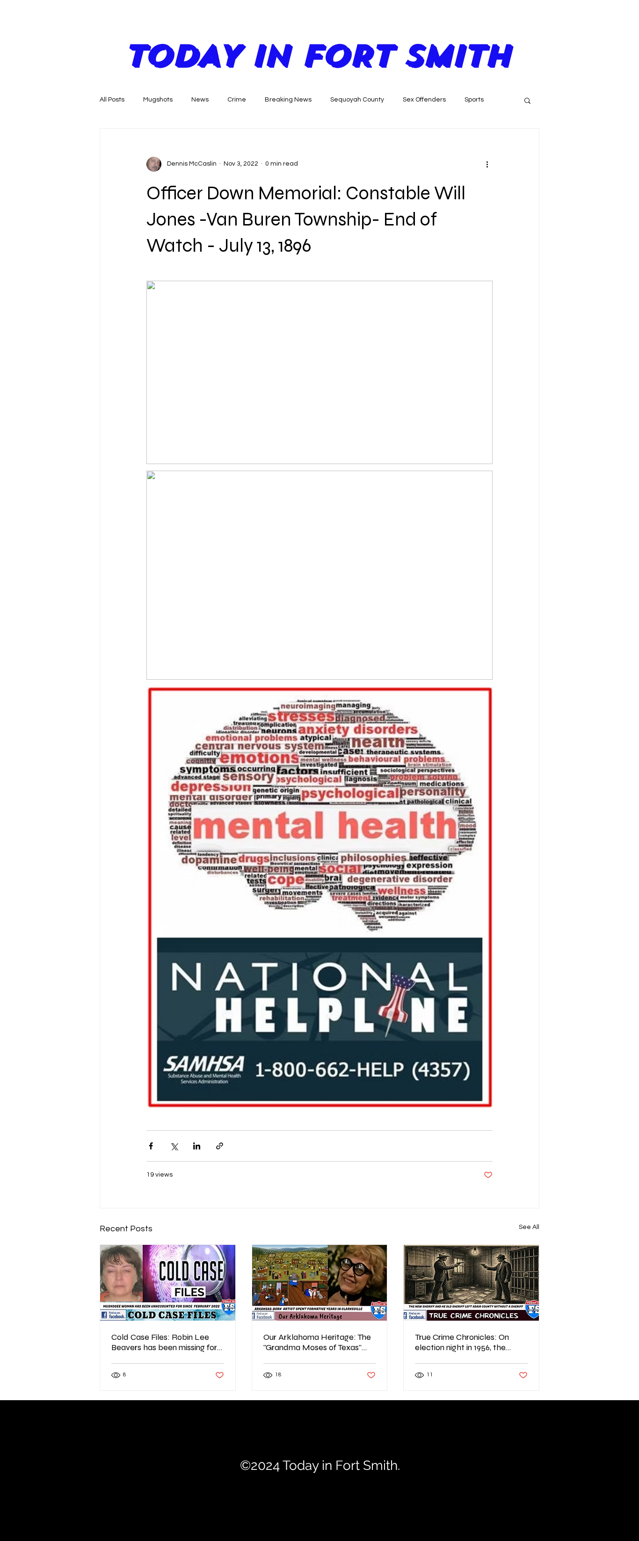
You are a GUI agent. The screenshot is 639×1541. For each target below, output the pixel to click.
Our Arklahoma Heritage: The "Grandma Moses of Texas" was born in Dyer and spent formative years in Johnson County (317, 1342)
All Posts (112, 99)
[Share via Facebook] (150, 1145)
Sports (474, 99)
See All (529, 1227)
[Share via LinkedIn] (196, 1145)
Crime (236, 99)
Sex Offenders (424, 99)
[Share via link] (219, 1145)
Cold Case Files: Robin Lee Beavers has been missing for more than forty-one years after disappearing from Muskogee (164, 1342)
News (200, 99)
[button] (527, 100)
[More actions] (487, 164)
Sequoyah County (357, 99)
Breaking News (288, 99)
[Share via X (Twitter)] (173, 1145)
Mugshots (158, 99)
